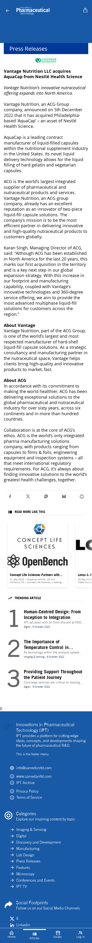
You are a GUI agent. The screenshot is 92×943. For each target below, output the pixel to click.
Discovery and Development (38, 842)
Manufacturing (27, 848)
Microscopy (25, 873)
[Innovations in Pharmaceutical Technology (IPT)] (47, 11)
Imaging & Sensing (31, 829)
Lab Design (25, 855)
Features (23, 867)
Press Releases (28, 861)
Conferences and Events (35, 880)
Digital (21, 835)
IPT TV (21, 886)
